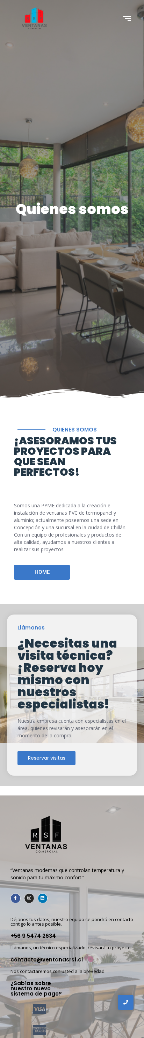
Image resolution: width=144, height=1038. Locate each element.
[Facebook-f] (15, 898)
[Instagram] (29, 898)
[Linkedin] (43, 898)
